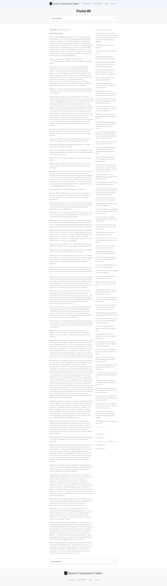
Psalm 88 (83, 10)
